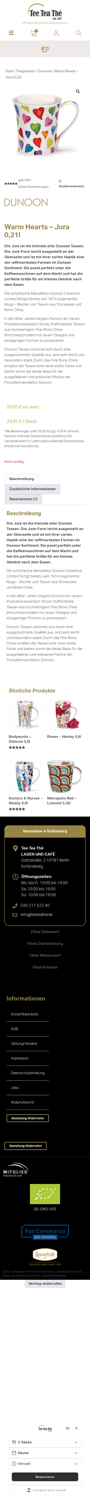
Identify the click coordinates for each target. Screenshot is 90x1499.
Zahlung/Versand (24, 1043)
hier (36, 446)
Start (9, 71)
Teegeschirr (26, 71)
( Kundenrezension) (71, 183)
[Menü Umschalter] (45, 50)
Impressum (19, 1058)
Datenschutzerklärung (28, 1073)
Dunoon (45, 71)
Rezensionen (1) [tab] (23, 499)
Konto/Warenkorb (24, 1014)
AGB (14, 1029)
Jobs (15, 1088)
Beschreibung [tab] (21, 479)
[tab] (45, 831)
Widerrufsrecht (22, 1102)
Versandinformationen (54, 1275)
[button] (11, 33)
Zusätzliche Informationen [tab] (32, 489)
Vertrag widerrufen (45, 1283)
